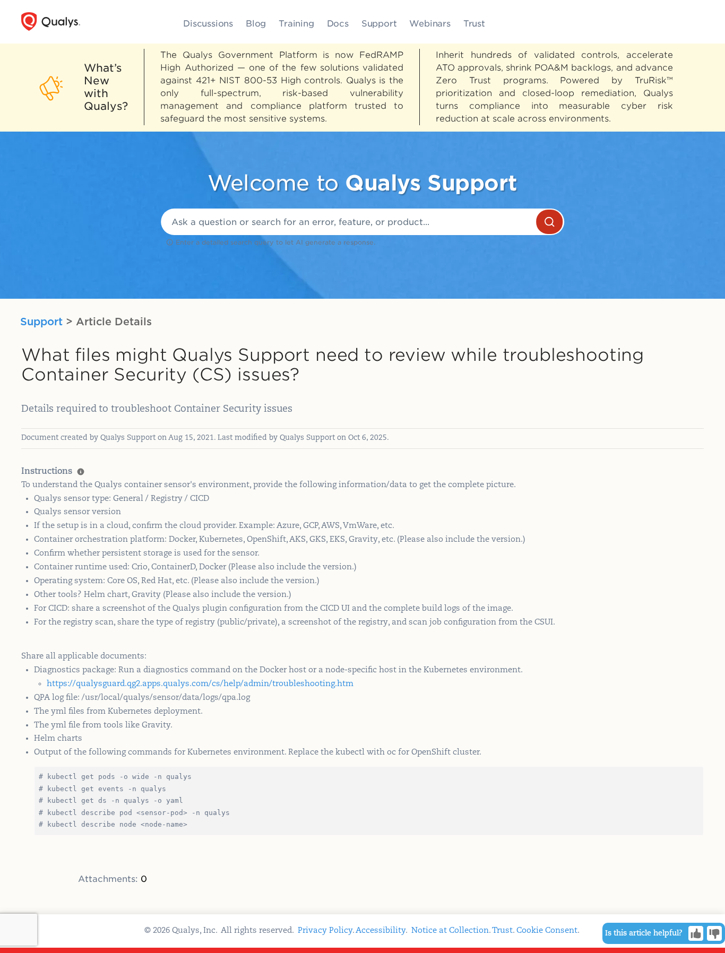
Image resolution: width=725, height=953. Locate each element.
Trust (474, 24)
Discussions (208, 24)
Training (296, 24)
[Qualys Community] (50, 21)
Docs (338, 24)
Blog (256, 24)
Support (379, 24)
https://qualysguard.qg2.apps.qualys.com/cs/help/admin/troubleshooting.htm (200, 684)
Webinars (429, 24)
